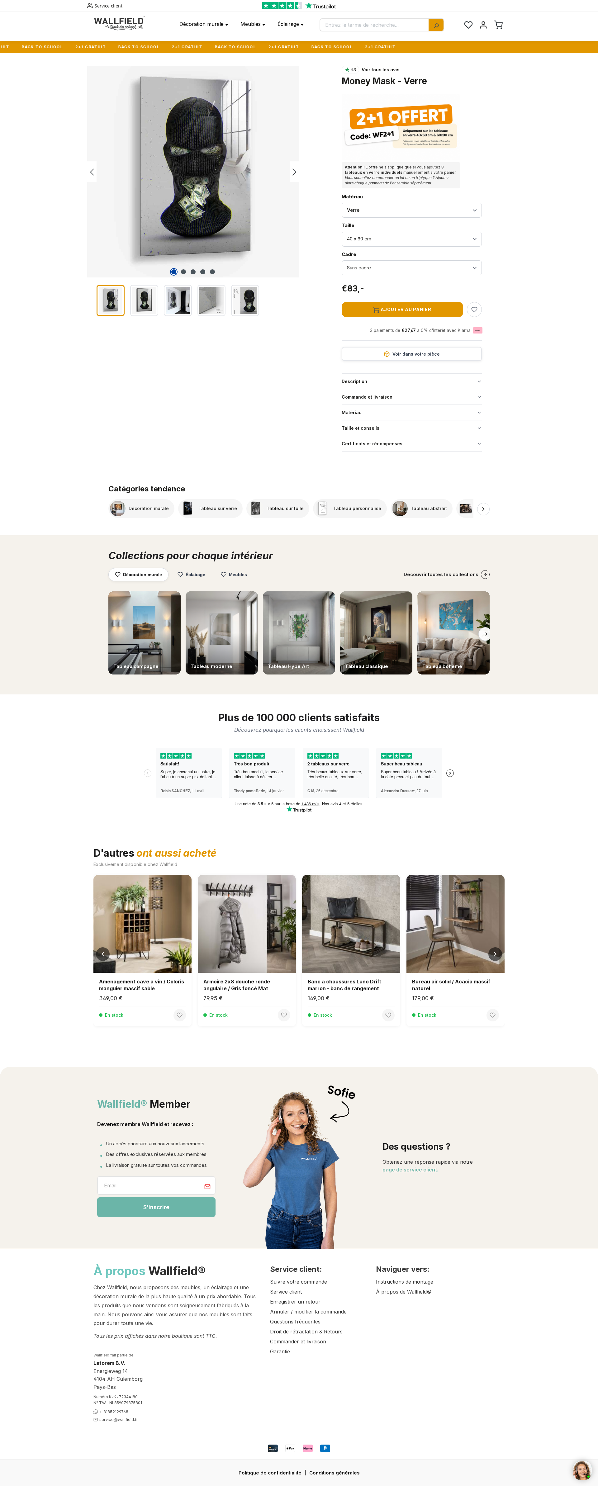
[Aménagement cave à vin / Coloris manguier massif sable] (142, 924)
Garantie (280, 1351)
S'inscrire (156, 1207)
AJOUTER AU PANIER (405, 309)
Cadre (358, 254)
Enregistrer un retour (295, 1302)
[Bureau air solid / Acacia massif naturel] (455, 924)
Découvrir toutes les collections (441, 574)
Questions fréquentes (295, 1321)
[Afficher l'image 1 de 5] (173, 271)
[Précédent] (92, 172)
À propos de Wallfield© (403, 1292)
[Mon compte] (483, 25)
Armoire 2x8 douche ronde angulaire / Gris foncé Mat (236, 984)
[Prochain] (294, 172)
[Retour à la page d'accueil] (119, 23)
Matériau (352, 197)
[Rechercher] (436, 25)
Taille (358, 225)
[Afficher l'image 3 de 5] (193, 271)
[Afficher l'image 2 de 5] (183, 271)
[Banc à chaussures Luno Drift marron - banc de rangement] (351, 924)
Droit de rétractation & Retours (306, 1331)
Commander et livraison (298, 1341)
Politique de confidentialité (270, 1473)
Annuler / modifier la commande (308, 1312)
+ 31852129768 (113, 1411)
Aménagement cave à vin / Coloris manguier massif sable (141, 984)
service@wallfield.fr (118, 1419)
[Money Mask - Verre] (193, 171)
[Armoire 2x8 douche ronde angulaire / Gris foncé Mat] (247, 924)
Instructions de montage (404, 1282)
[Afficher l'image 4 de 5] (202, 271)
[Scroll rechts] (483, 509)
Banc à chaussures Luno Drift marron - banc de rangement (344, 984)
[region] (208, 192)
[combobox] (374, 25)
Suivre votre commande (298, 1282)
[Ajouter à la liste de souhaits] (474, 309)
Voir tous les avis (381, 69)
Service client (108, 6)
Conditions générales (334, 1473)
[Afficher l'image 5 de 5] (212, 271)
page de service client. (410, 1170)
